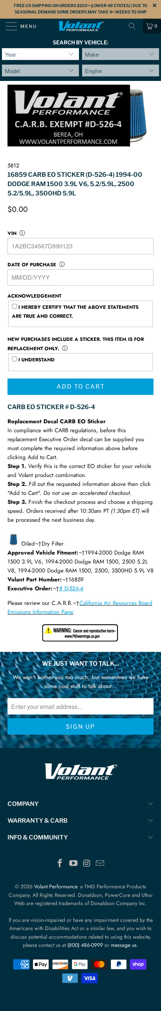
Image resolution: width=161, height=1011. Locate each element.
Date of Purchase (31, 264)
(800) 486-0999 (85, 945)
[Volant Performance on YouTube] (73, 864)
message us (124, 945)
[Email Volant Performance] (100, 864)
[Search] (135, 26)
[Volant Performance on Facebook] (60, 864)
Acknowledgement (34, 295)
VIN (11, 233)
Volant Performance (55, 886)
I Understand (36, 359)
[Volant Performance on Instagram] (86, 864)
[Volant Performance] (80, 26)
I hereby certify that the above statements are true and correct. (75, 312)
